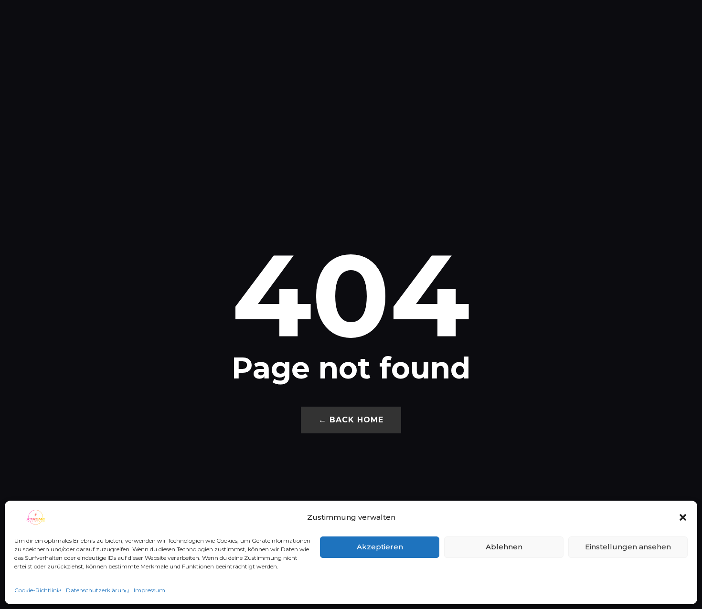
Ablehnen (504, 546)
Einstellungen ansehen (628, 546)
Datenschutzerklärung (97, 590)
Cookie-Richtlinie (37, 590)
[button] (683, 517)
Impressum (149, 590)
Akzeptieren (380, 546)
